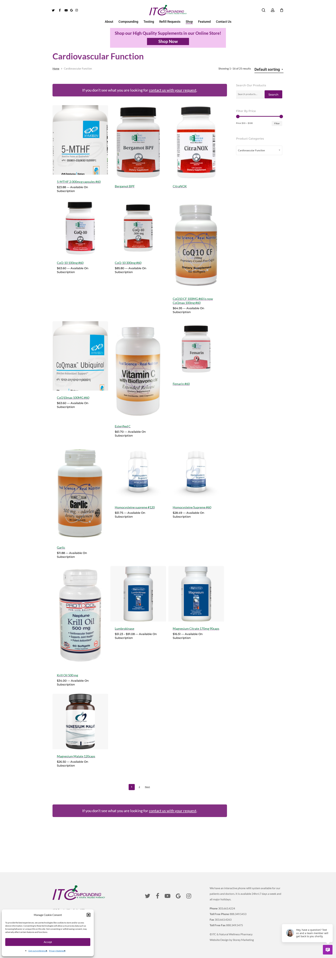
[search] (263, 10)
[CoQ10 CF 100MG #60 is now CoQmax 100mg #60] (196, 246)
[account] (273, 10)
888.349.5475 (234, 925)
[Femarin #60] (196, 349)
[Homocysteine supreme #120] (138, 472)
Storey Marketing (243, 939)
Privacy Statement (57, 950)
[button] (88, 915)
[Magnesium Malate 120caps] (80, 721)
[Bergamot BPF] (138, 142)
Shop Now (168, 41)
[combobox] (269, 69)
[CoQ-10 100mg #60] (80, 228)
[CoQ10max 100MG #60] (80, 356)
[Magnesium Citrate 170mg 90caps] (196, 594)
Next (147, 787)
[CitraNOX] (196, 142)
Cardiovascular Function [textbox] (251, 150)
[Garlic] (80, 492)
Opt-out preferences (37, 950)
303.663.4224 (226, 908)
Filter (277, 123)
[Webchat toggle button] (327, 950)
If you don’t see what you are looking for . (139, 90)
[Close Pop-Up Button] (331, 920)
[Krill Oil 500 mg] (80, 617)
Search (273, 94)
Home (55, 68)
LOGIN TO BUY (140, 188)
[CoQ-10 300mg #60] (138, 228)
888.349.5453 (238, 914)
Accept (48, 942)
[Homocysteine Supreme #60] (196, 472)
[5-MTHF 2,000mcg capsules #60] (80, 140)
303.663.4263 (223, 919)
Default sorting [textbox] (267, 69)
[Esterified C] (138, 370)
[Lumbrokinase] (138, 594)
